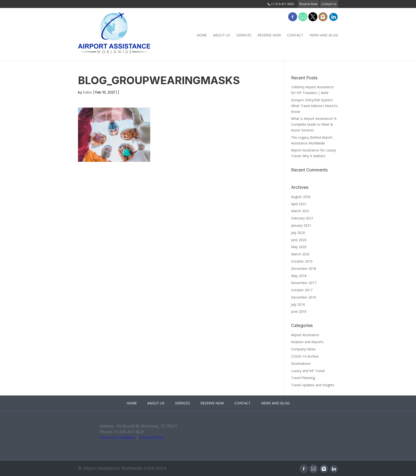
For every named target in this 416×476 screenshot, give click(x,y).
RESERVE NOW (269, 35)
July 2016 (298, 304)
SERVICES (243, 35)
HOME (202, 35)
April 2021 (298, 204)
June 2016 (298, 311)
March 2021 (300, 211)
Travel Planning (303, 377)
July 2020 (298, 232)
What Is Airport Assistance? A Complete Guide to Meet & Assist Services (314, 124)
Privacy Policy (152, 437)
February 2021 (302, 218)
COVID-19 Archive (305, 356)
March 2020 (300, 254)
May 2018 (298, 275)
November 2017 (303, 282)
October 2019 (301, 261)
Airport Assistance (305, 335)
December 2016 (303, 297)
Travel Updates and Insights (312, 385)
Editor (87, 92)
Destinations (301, 363)
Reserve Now (308, 4)
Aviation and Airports (307, 342)
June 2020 (298, 240)
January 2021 (301, 225)
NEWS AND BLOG (324, 35)
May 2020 (298, 247)
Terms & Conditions (118, 437)
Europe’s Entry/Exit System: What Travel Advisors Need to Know (314, 106)
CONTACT (295, 35)
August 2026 (301, 196)
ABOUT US (221, 35)
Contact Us (328, 4)
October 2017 (301, 290)
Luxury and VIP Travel (308, 370)
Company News (303, 349)
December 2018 (303, 268)
